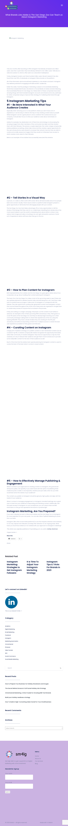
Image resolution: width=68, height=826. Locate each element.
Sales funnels (9, 650)
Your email (8, 782)
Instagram (8, 638)
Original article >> (12, 532)
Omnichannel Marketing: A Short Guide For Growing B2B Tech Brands (28, 693)
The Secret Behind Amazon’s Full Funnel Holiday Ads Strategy (25, 688)
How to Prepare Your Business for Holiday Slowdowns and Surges (27, 684)
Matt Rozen (22, 89)
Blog (36, 763)
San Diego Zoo (47, 514)
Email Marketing (9, 632)
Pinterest (7, 647)
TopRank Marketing (49, 516)
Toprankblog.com (35, 529)
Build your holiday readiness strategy (17, 697)
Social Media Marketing (11, 659)
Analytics (7, 626)
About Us (38, 758)
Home (37, 756)
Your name (8, 773)
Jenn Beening (56, 89)
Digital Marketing (10, 629)
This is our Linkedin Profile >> (13, 611)
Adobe (35, 514)
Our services (39, 761)
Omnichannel (9, 644)
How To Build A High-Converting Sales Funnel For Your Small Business (28, 702)
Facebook (8, 635)
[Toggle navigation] (62, 5)
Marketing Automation (11, 641)
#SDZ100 (14, 320)
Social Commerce (10, 656)
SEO (6, 653)
